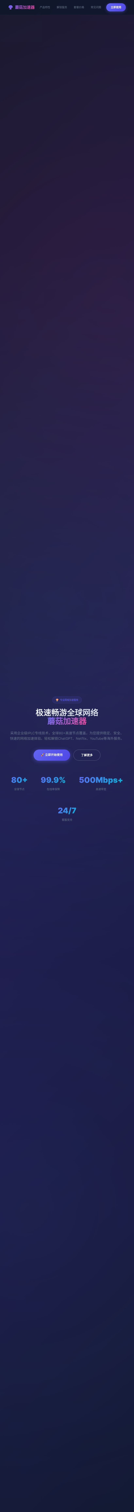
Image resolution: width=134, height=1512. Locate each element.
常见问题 (96, 7)
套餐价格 (79, 7)
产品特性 (45, 7)
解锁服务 (62, 7)
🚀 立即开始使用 (52, 754)
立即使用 (116, 7)
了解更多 (87, 755)
